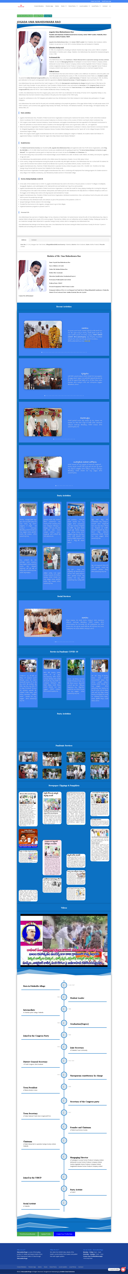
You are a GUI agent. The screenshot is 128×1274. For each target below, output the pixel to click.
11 (56, 352)
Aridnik (25, 1254)
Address (23, 240)
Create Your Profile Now (64, 1234)
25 (77, 352)
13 (59, 352)
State (63, 6)
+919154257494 (87, 1258)
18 (70, 963)
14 (64, 963)
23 (74, 352)
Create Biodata (39, 6)
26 (82, 963)
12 (61, 963)
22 (76, 963)
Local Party (95, 6)
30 (84, 352)
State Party (72, 6)
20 (73, 963)
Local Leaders (84, 6)
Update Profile (38, 16)
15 (62, 352)
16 (67, 963)
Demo (57, 6)
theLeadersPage (26, 1271)
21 (71, 352)
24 (79, 963)
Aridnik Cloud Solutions (67, 1271)
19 (68, 352)
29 (83, 352)
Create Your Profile (95, 1)
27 (80, 352)
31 (86, 352)
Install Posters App (106, 1)
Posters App (49, 6)
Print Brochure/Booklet (25, 16)
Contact (105, 6)
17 (65, 352)
